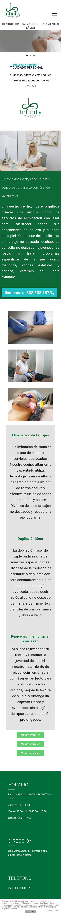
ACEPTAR (30, 912)
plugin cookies (53, 910)
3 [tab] (34, 55)
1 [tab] (27, 55)
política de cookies (29, 907)
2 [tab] (30, 55)
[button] (56, 17)
